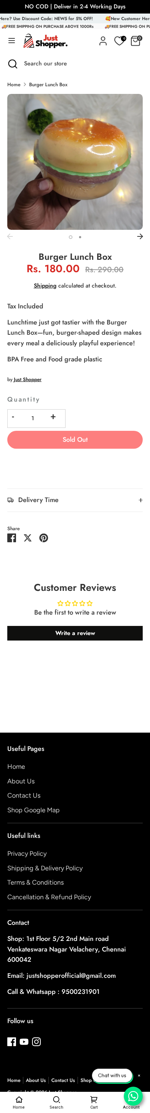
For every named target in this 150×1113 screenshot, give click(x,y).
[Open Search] (12, 63)
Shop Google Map (33, 810)
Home (13, 84)
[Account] (103, 38)
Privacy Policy (27, 854)
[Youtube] (24, 1041)
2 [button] (80, 237)
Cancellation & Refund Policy (49, 897)
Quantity (23, 399)
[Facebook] (11, 1041)
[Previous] (10, 236)
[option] (75, 162)
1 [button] (70, 237)
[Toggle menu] (11, 41)
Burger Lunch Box (48, 84)
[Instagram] (36, 1041)
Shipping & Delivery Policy (45, 868)
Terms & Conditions (35, 882)
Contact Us (23, 795)
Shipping (45, 285)
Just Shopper (28, 379)
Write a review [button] (75, 633)
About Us (21, 781)
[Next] (140, 236)
